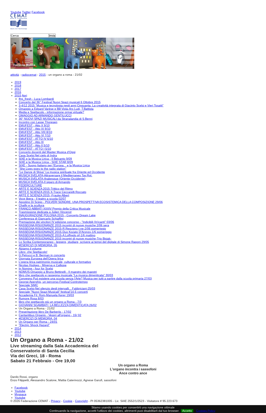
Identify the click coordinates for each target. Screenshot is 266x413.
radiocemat (29, 74)
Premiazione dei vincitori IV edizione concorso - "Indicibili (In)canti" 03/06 (66, 222)
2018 (18, 85)
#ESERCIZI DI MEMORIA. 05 (38, 245)
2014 (18, 328)
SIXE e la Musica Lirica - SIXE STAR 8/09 (46, 162)
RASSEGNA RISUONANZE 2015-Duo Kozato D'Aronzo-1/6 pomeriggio (65, 232)
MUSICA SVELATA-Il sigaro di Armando (44, 182)
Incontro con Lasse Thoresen (38, 122)
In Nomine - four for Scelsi (36, 268)
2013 (18, 331)
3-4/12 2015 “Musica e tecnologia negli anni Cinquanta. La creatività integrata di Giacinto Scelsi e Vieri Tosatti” (91, 105)
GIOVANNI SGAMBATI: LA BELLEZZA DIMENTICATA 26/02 (58, 305)
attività (14, 74)
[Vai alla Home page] (133, 21)
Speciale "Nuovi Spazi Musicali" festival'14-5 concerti (53, 291)
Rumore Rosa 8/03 (31, 298)
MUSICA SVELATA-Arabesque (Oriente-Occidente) (52, 178)
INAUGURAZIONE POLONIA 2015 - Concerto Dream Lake (57, 215)
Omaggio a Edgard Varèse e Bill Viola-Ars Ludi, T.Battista (56, 108)
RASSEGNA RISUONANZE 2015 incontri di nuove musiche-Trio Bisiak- (65, 238)
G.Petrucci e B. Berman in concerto (42, 255)
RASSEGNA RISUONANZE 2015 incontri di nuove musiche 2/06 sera (64, 225)
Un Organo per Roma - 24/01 (38, 321)
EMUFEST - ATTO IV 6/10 (36, 138)
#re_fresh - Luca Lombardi (36, 98)
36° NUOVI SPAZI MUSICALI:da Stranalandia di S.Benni (55, 118)
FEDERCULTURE (30, 185)
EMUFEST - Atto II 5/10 (34, 145)
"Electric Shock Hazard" (34, 325)
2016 (18, 92)
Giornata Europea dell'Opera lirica (41, 258)
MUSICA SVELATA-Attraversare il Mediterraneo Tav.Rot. (55, 175)
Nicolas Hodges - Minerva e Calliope (42, 265)
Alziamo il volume (30, 248)
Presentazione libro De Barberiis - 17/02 (45, 311)
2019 (18, 82)
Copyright (81, 401)
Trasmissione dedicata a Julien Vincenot (45, 212)
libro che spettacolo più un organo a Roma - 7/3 (50, 301)
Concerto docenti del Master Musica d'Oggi (47, 152)
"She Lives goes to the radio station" (42, 168)
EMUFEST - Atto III (31, 142)
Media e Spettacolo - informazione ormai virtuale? (51, 112)
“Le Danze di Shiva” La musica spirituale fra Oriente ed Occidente (62, 172)
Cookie (67, 401)
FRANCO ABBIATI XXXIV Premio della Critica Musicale (54, 208)
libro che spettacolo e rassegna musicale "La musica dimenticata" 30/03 (66, 275)
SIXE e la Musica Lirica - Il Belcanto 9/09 (45, 158)
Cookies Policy (205, 410)
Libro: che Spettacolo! (33, 251)
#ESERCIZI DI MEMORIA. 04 (38, 318)
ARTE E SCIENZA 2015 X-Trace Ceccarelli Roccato (52, 192)
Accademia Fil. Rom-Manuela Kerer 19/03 (46, 295)
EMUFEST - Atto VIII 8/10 (35, 132)
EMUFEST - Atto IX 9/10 (34, 128)
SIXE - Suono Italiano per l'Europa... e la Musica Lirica (54, 165)
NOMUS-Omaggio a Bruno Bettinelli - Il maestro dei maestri (58, 271)
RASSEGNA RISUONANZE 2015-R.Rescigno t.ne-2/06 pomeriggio (62, 228)
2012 (18, 335)
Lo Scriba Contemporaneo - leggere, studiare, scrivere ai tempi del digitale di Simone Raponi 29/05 (84, 242)
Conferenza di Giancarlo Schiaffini (41, 218)
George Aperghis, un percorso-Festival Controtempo (53, 281)
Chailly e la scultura (31, 205)
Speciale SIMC (28, 285)
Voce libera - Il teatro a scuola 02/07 (42, 198)
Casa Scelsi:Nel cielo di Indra (38, 155)
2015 (42, 74)
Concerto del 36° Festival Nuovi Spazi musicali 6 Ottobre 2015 (60, 102)
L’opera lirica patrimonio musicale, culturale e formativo (55, 261)
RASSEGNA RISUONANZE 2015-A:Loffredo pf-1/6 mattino (57, 235)
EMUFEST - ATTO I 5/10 (35, 148)
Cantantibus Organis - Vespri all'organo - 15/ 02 (50, 315)
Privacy (55, 401)
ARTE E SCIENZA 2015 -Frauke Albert (44, 195)
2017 (18, 88)
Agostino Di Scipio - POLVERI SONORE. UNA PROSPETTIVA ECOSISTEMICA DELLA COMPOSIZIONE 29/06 (91, 202)
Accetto (187, 410)
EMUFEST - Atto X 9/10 (34, 125)
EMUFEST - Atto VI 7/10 (34, 135)
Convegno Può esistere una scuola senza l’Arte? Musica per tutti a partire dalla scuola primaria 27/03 (85, 278)
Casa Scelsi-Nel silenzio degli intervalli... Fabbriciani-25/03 (57, 288)
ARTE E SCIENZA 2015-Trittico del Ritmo (46, 188)
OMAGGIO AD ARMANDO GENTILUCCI (45, 115)
